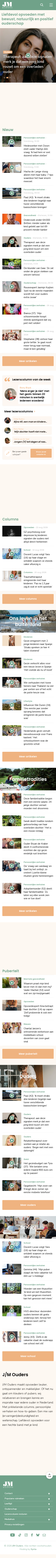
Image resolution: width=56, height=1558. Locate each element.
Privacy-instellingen (14, 1524)
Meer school (28, 1356)
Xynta (33, 1549)
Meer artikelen (28, 361)
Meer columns (28, 598)
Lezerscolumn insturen (16, 1514)
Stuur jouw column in (41, 453)
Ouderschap (11, 1508)
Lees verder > (35, 394)
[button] (46, 1494)
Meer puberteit (28, 1053)
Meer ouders (28, 1205)
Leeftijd (8, 1503)
